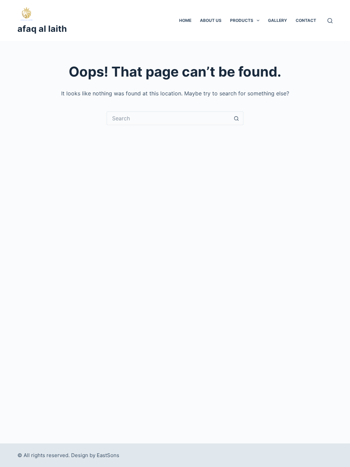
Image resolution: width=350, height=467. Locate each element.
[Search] (330, 20)
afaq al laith (42, 29)
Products (241, 20)
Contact (306, 20)
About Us (210, 20)
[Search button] (236, 118)
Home (185, 20)
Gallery (277, 20)
